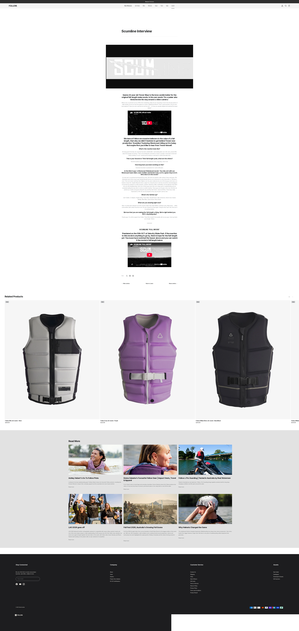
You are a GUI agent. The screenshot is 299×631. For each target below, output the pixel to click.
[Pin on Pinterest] (133, 276)
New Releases (128, 5)
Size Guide (276, 572)
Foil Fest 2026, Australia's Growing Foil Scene (143, 527)
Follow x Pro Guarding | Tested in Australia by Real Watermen (205, 478)
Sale (167, 5)
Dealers (112, 576)
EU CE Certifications (115, 581)
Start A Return (193, 579)
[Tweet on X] (127, 276)
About (111, 572)
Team (111, 574)
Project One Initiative (115, 579)
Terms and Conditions (195, 590)
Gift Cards (192, 581)
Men (144, 5)
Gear (156, 5)
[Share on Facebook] (130, 276)
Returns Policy (193, 585)
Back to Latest (149, 283)
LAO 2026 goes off (77, 527)
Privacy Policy (193, 588)
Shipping (192, 574)
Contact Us (193, 572)
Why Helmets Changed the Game (193, 527)
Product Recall (193, 592)
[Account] (282, 6)
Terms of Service (194, 583)
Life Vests (137, 5)
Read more (71, 487)
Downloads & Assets (278, 576)
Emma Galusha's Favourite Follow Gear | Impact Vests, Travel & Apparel (150, 479)
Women (150, 5)
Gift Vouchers (276, 579)
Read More (74, 441)
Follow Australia (22, 607)
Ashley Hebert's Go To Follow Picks (84, 478)
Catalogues (276, 574)
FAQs (191, 576)
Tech (162, 5)
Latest (172, 5)
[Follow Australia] (13, 5)
